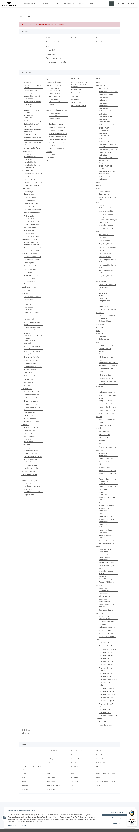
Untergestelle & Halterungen (29, 414)
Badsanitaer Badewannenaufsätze (107, 110)
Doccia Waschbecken (106, 228)
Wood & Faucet (51, 789)
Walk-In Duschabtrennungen (32, 121)
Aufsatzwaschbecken (31, 392)
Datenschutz (22, 825)
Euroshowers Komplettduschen (105, 294)
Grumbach (100, 327)
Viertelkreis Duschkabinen (29, 106)
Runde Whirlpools (30, 269)
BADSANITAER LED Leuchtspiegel (105, 167)
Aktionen (25, 733)
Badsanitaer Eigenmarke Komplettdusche (108, 151)
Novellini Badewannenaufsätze (107, 391)
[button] (81, 3)
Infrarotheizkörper (30, 465)
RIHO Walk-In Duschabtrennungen (106, 577)
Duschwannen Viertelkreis (29, 308)
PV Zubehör (75, 99)
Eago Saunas (103, 250)
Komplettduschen (28, 151)
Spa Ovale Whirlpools (57, 127)
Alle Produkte (104, 88)
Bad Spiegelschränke (29, 474)
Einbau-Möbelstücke (31, 428)
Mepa (24, 773)
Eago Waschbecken (106, 253)
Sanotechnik (100, 585)
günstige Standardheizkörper (31, 449)
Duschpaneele (29, 319)
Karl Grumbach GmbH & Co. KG (32, 768)
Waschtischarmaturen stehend (32, 323)
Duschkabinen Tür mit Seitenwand (32, 97)
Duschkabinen (27, 82)
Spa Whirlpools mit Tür (57, 140)
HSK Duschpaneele (106, 372)
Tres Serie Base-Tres (106, 691)
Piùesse (99, 416)
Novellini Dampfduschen (108, 404)
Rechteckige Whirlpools (32, 256)
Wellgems (25, 789)
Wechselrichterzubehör (79, 102)
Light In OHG (76, 767)
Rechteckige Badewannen (29, 193)
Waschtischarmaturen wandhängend (32, 329)
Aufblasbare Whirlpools (55, 148)
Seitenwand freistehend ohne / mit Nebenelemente (33, 131)
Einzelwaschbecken (31, 401)
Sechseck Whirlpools (31, 272)
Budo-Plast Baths (77, 751)
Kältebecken (50, 158)
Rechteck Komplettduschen (30, 155)
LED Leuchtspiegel (28, 471)
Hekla (98, 330)
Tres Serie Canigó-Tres (107, 701)
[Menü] (135, 810)
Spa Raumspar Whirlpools (54, 120)
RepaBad (99, 450)
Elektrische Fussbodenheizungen (32, 485)
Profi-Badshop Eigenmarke (106, 773)
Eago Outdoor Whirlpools (108, 247)
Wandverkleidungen (29, 287)
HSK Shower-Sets (105, 375)
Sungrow (25, 785)
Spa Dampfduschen (53, 85)
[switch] (132, 823)
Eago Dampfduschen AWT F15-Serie (106, 277)
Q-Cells (99, 428)
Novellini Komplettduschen (105, 399)
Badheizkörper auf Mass (33, 456)
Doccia (98, 202)
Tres (97, 640)
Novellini (99, 387)
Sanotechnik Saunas (106, 610)
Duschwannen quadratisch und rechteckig (30, 302)
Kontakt (99, 42)
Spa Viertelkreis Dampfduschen (54, 95)
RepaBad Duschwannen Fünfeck (107, 474)
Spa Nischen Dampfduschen (54, 100)
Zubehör (27, 290)
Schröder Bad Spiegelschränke (105, 617)
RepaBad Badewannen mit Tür (107, 463)
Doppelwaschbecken (31, 395)
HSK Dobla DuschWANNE (108, 366)
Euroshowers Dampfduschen (104, 299)
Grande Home (101, 324)
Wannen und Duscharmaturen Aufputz (33, 334)
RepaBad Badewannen (107, 459)
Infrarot (24, 477)
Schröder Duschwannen (107, 633)
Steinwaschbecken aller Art (32, 408)
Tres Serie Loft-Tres (106, 662)
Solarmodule (76, 93)
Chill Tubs (100, 185)
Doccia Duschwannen (107, 214)
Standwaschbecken (31, 404)
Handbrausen (29, 379)
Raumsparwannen (30, 197)
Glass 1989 (75, 759)
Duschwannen (27, 293)
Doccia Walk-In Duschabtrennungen (106, 224)
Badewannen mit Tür (31, 221)
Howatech (75, 763)
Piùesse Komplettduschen (105, 424)
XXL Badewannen (30, 228)
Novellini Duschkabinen (107, 395)
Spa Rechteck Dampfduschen (54, 89)
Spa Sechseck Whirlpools (58, 133)
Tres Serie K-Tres (105, 712)
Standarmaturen (30, 363)
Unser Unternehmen (103, 38)
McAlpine (99, 767)
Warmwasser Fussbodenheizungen (32, 490)
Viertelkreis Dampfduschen (29, 178)
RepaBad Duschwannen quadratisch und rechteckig (107, 481)
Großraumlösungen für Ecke (32, 138)
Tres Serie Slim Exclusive (108, 680)
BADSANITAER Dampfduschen (104, 129)
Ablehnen (116, 823)
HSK (97, 342)
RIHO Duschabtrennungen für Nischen (108, 571)
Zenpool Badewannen (107, 722)
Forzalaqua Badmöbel (107, 316)
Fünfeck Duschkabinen (32, 101)
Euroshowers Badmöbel (107, 284)
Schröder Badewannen (107, 622)
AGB (48, 46)
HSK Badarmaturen (106, 369)
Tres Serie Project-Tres (107, 676)
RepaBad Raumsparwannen (105, 515)
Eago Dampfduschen (106, 244)
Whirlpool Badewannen (30, 253)
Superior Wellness (53, 785)
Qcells (24, 777)
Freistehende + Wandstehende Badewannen (104, 557)
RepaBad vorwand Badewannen (105, 536)
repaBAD (74, 777)
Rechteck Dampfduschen (33, 174)
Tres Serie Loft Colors (106, 673)
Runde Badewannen (31, 206)
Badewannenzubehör (32, 236)
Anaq (98, 82)
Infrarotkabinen (52, 155)
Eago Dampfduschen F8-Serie (108, 266)
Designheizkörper (30, 453)
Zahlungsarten (51, 38)
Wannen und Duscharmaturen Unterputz (30, 340)
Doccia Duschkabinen (107, 211)
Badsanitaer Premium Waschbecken (107, 172)
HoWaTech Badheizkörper (104, 338)
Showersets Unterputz (32, 360)
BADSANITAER (101, 85)
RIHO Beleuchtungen (106, 566)
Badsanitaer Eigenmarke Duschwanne (108, 145)
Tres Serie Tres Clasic (106, 688)
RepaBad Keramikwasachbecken (107, 504)
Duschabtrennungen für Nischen (33, 86)
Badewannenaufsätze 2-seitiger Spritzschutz (33, 249)
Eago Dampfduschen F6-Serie (108, 261)
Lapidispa (50, 767)
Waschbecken (26, 388)
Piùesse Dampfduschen (107, 419)
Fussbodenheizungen (29, 481)
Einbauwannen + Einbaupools (105, 550)
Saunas (49, 151)
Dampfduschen (27, 170)
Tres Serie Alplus (105, 643)
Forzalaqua (100, 312)
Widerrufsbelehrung (53, 58)
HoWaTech (100, 334)
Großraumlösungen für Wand (32, 143)
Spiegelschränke (105, 256)
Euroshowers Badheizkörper (104, 305)
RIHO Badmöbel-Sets (106, 562)
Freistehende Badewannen (29, 217)
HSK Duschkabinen (106, 357)
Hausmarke (26, 763)
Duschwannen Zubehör (32, 313)
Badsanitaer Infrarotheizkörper (105, 156)
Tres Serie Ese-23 (105, 709)
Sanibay (24, 781)
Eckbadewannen (30, 200)
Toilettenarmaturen (31, 376)
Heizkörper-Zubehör (31, 468)
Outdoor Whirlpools (53, 82)
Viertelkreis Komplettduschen (30, 161)
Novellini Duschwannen (107, 407)
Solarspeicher (104, 431)
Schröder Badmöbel (106, 630)
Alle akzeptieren (117, 812)
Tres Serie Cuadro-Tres (107, 649)
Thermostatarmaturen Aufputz (32, 347)
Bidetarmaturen (30, 370)
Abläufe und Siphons (31, 421)
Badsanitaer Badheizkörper (104, 120)
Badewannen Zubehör (107, 95)
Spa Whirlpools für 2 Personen (56, 144)
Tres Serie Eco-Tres (106, 652)
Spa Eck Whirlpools (56, 124)
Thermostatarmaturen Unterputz (32, 353)
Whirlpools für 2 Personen (30, 283)
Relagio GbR (50, 777)
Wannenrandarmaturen (32, 366)
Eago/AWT (100, 755)
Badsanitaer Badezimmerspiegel (106, 115)
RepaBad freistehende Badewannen (107, 498)
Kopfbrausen (29, 373)
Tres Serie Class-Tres (106, 646)
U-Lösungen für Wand (32, 148)
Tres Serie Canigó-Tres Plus (107, 705)
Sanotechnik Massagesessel (104, 600)
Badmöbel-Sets (29, 431)
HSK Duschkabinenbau (104, 763)
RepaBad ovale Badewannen (104, 509)
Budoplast (100, 182)
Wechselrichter (76, 90)
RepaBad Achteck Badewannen (105, 454)
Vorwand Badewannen (32, 224)
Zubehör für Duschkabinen (29, 116)
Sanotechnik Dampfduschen (104, 589)
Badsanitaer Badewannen (103, 104)
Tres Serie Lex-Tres (106, 658)
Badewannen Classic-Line (108, 91)
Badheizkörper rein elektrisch (31, 460)
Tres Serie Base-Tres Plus (108, 694)
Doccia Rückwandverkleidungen (108, 218)
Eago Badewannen (105, 238)
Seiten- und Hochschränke (29, 440)
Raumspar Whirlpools (32, 260)
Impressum (12, 825)
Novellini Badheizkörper (107, 413)
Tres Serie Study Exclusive (105, 684)
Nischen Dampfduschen (33, 182)
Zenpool (99, 719)
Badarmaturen (27, 316)
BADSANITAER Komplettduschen (105, 161)
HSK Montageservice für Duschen (107, 382)
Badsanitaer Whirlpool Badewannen (107, 178)
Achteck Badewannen (32, 213)
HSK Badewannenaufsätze (107, 361)
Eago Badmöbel (104, 241)
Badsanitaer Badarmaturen (104, 99)
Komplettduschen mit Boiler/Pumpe (32, 166)
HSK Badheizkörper (106, 378)
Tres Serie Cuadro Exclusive (105, 669)
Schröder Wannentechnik (105, 781)
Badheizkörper (27, 445)
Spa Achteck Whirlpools (57, 137)
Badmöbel (25, 424)
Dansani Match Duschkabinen (104, 193)
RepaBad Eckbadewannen (105, 493)
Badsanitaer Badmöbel (107, 125)
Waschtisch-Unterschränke (29, 435)
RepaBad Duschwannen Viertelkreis (107, 488)
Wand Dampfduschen (32, 185)
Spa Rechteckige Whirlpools (55, 114)
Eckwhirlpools (29, 263)
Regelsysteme (29, 495)
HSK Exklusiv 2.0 (105, 348)
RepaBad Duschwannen (107, 470)
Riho (98, 546)
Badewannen (26, 188)
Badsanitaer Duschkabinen (104, 134)
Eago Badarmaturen (106, 234)
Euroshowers (101, 281)
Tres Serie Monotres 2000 (108, 716)
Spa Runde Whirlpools (57, 130)
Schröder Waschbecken (107, 636)
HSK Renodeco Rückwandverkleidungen (108, 353)
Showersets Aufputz (31, 357)
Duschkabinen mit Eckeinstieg (30, 92)
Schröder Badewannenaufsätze (107, 626)
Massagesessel (51, 161)
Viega (98, 785)
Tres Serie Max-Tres (106, 665)
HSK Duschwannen (106, 345)
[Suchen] (111, 3)
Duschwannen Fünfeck (32, 296)
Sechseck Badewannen (32, 210)
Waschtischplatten (31, 418)
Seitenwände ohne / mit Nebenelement (32, 125)
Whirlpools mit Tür (31, 278)
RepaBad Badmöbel (106, 467)
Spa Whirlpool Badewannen (56, 110)
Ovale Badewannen (31, 203)
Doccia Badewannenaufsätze (107, 207)
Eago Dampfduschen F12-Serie (108, 271)
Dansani (99, 188)
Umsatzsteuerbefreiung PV (56, 62)
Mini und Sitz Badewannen (29, 232)
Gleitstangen (28, 382)
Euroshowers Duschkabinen (104, 289)
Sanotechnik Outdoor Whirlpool (106, 605)
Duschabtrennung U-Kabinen (31, 111)
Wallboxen (75, 96)
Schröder (99, 613)
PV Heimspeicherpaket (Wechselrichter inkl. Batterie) (79, 84)
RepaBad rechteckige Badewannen (106, 520)
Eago (98, 231)
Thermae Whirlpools (106, 582)
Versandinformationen (54, 42)
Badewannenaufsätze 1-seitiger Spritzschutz (33, 243)
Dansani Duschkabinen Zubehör (107, 198)
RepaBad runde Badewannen (104, 526)
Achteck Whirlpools (31, 275)
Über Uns (74, 38)
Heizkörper (26, 730)
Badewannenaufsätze (29, 239)
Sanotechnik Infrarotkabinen (104, 595)
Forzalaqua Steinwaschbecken (105, 320)
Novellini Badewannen (107, 410)
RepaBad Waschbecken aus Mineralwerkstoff (107, 542)
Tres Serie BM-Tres (106, 698)
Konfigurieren (117, 818)
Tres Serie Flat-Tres (106, 655)
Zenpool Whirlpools (106, 725)
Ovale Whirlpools (30, 266)
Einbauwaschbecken (31, 398)
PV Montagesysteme (78, 105)
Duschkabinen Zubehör (107, 309)
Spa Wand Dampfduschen (54, 106)
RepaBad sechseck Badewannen (105, 531)
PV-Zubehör (103, 444)
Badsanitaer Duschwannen (104, 140)
